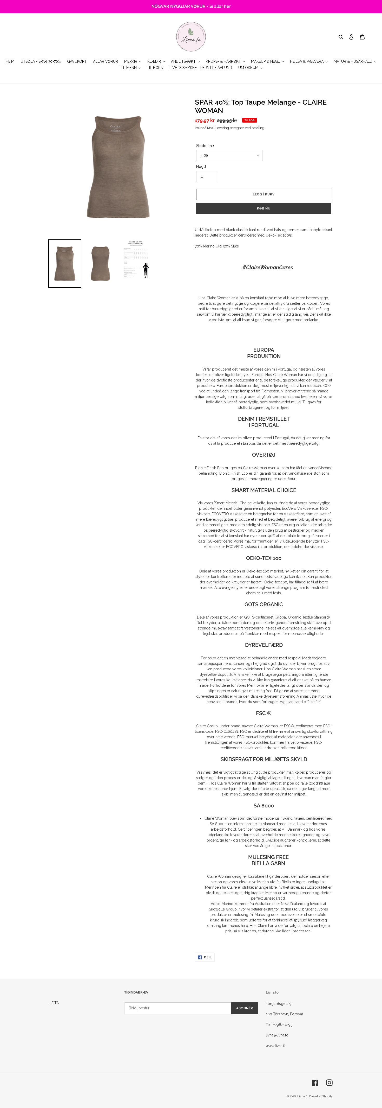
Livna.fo (302, 1096)
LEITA (54, 1003)
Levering (222, 128)
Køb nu (264, 208)
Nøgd (201, 166)
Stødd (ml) (205, 146)
